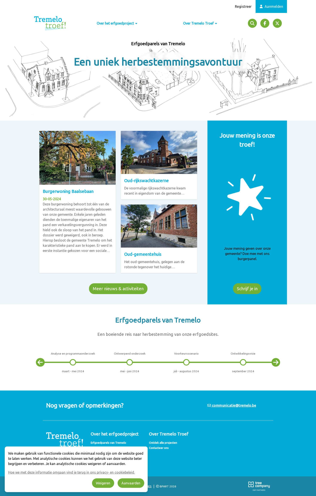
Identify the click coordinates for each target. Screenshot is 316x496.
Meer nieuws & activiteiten (118, 288)
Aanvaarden (130, 483)
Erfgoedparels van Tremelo (108, 442)
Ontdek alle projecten (163, 442)
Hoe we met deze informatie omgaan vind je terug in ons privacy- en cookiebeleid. (71, 472)
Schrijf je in (247, 288)
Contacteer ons (159, 448)
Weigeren (103, 483)
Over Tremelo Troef (199, 23)
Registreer (243, 6)
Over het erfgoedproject (116, 23)
